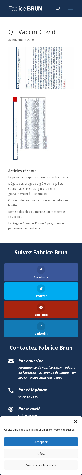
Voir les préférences (41, 465)
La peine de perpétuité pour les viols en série (38, 177)
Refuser (41, 453)
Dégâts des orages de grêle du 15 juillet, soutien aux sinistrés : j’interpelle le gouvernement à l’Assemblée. (35, 189)
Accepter (41, 442)
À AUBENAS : (30, 416)
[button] (76, 421)
